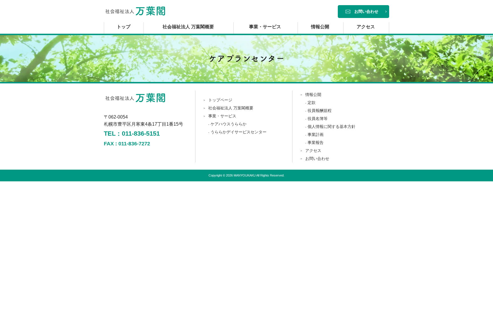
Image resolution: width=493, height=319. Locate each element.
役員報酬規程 (320, 110)
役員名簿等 (318, 118)
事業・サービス (265, 26)
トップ (123, 26)
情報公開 (320, 26)
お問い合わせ (366, 11)
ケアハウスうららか (228, 124)
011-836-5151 (141, 133)
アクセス (366, 26)
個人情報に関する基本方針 (331, 126)
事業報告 (316, 142)
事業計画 (316, 134)
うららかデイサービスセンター (238, 132)
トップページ (220, 100)
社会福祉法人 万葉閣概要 (188, 26)
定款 (312, 102)
